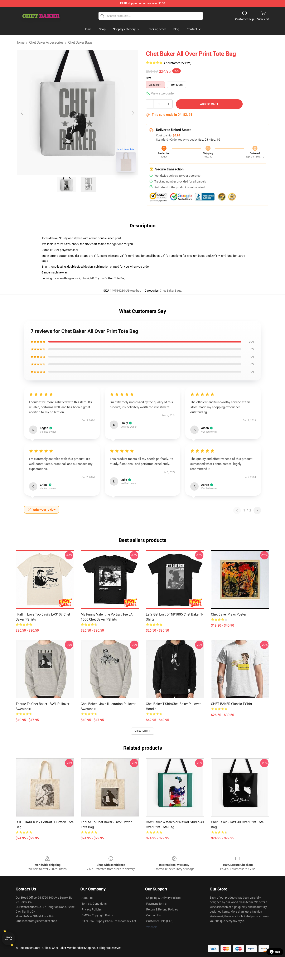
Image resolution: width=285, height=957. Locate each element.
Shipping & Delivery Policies (163, 897)
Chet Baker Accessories (46, 42)
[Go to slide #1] (67, 184)
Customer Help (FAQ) (160, 921)
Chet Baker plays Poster (228, 614)
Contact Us (153, 915)
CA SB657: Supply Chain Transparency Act (109, 921)
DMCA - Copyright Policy (97, 915)
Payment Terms (156, 903)
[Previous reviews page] (237, 510)
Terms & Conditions (94, 903)
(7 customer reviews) (177, 63)
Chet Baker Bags (80, 42)
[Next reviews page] (257, 510)
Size (148, 78)
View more (143, 731)
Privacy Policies (92, 909)
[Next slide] (132, 112)
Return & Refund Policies (162, 909)
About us (87, 897)
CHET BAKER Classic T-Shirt (231, 704)
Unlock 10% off (8, 938)
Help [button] (277, 951)
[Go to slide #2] (88, 184)
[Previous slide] (22, 112)
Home (20, 42)
